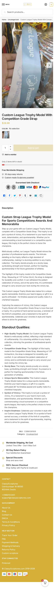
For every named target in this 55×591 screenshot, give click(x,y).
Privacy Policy (8, 525)
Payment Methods (10, 542)
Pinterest (6, 563)
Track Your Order (10, 535)
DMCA (5, 518)
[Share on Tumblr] (25, 195)
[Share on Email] (30, 195)
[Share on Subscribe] (35, 195)
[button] (10, 147)
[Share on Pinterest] (20, 195)
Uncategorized (13, 20)
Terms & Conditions (11, 522)
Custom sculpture (10, 553)
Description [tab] (7, 208)
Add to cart (33, 148)
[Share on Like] (4, 195)
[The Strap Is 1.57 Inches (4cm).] (6, 135)
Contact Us (7, 515)
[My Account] (45, 4)
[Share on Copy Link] (41, 195)
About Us (6, 507)
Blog (4, 511)
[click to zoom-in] (27, 65)
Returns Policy (8, 549)
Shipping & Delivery (11, 546)
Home (4, 20)
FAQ (4, 539)
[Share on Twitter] (14, 195)
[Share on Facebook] (9, 195)
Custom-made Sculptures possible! (19, 177)
